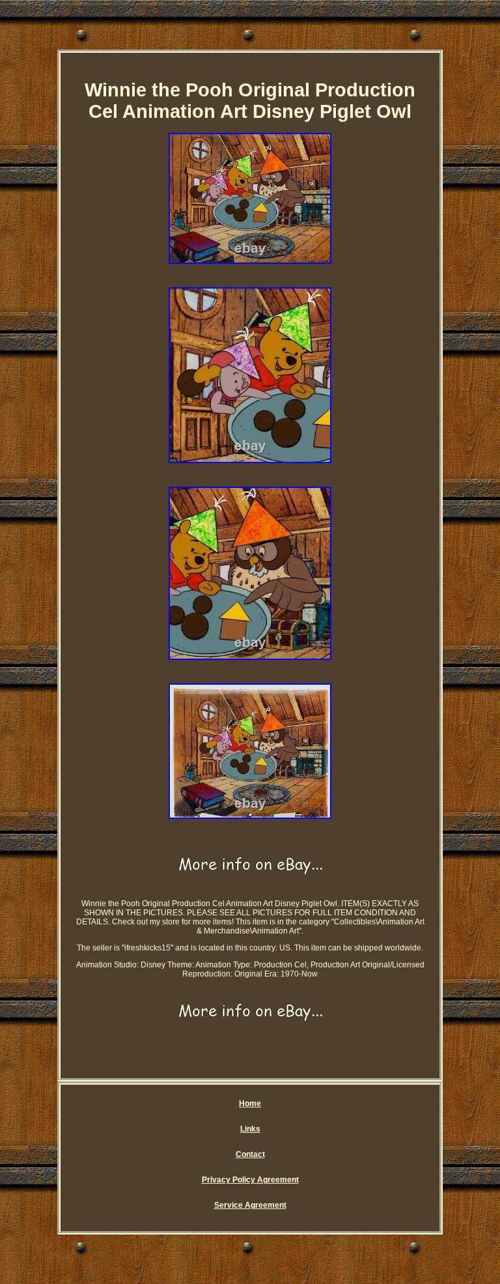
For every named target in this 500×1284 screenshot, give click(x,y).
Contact (250, 1154)
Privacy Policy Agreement (250, 1179)
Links (250, 1129)
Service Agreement (250, 1205)
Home (250, 1103)
